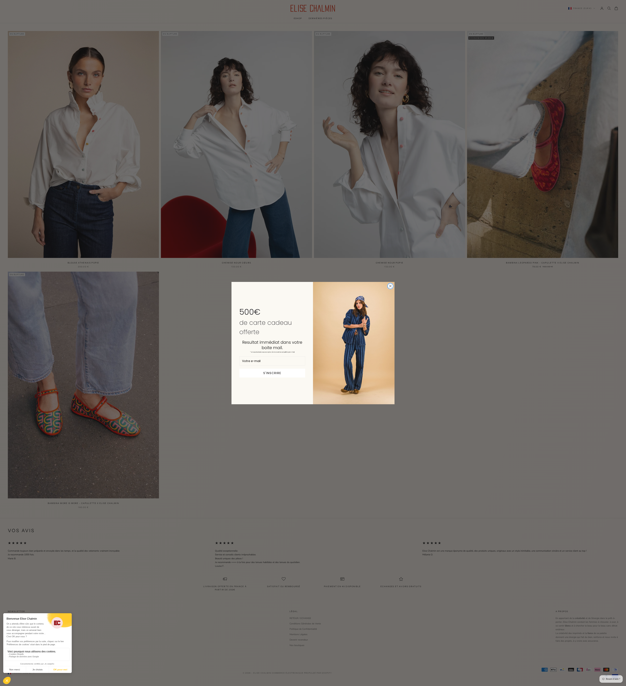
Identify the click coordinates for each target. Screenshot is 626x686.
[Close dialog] (390, 286)
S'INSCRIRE (272, 373)
